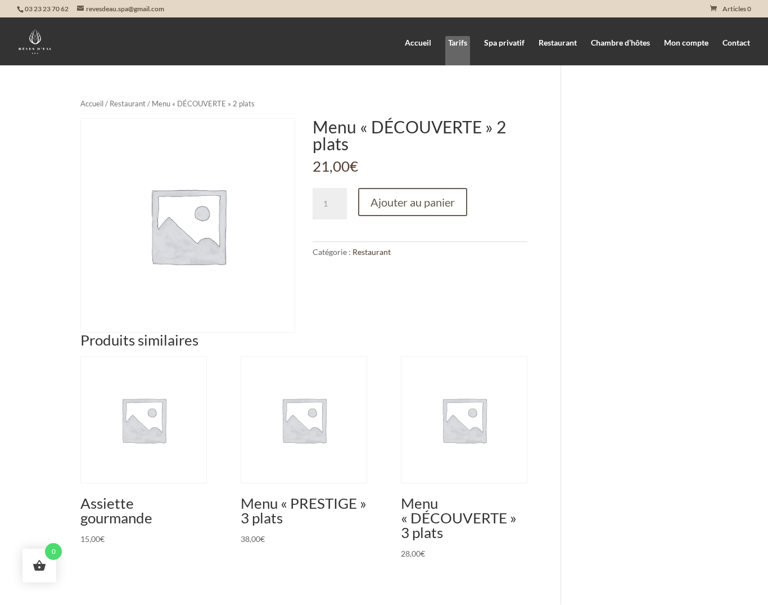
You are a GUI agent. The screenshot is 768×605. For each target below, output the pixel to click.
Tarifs (457, 42)
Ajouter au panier (413, 202)
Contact (736, 43)
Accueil (418, 43)
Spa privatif (504, 43)
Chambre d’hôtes (620, 43)
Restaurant (558, 43)
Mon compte (686, 43)
